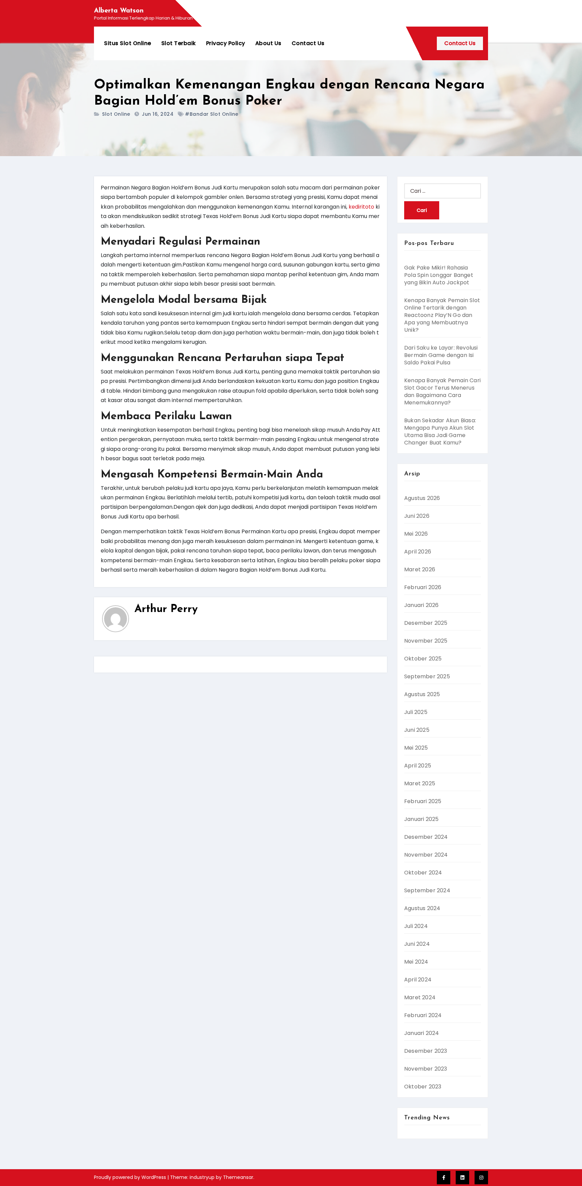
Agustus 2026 (422, 498)
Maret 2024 (419, 997)
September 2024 (427, 890)
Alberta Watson (118, 10)
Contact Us (308, 43)
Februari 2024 (423, 1015)
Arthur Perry (166, 609)
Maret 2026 (419, 569)
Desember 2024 (426, 837)
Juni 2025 (416, 730)
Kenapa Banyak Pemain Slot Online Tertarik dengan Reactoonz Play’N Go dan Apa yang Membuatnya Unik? (442, 315)
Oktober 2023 (422, 1086)
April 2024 (417, 979)
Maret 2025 (419, 783)
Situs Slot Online (127, 43)
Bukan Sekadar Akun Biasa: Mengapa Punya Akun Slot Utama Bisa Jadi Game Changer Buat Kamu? (440, 431)
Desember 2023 (425, 1051)
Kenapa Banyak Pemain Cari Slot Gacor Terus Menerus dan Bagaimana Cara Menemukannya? (442, 391)
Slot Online (116, 114)
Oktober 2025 (423, 658)
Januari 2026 (421, 605)
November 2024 (426, 855)
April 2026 (417, 551)
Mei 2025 (416, 748)
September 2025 (427, 676)
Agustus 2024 (422, 908)
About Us (268, 43)
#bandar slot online (211, 114)
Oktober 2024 (423, 872)
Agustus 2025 (422, 694)
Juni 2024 (417, 944)
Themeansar (238, 1177)
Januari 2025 (421, 819)
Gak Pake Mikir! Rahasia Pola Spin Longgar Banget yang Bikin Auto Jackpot (438, 275)
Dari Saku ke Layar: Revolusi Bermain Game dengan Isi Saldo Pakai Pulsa (441, 355)
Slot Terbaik (178, 43)
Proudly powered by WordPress (130, 1177)
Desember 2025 (426, 623)
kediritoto (361, 207)
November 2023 (425, 1069)
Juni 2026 (416, 516)
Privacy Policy (225, 43)
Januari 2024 (421, 1033)
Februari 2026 (423, 587)
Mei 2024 (416, 962)
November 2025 (426, 641)
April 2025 (417, 765)
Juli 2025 (415, 712)
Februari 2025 (423, 801)
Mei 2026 (416, 534)
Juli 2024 (416, 926)
